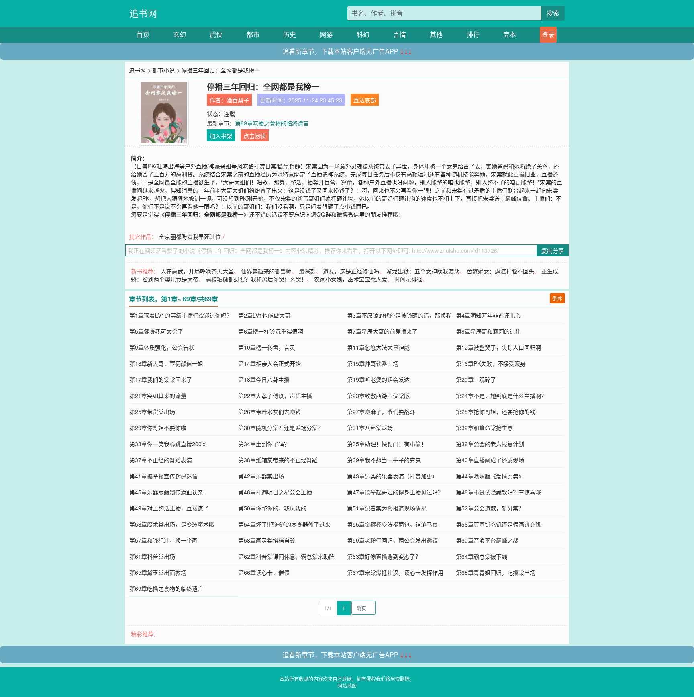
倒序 (557, 298)
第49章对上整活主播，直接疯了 (169, 508)
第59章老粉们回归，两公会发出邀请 (392, 540)
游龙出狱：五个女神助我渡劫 (422, 271)
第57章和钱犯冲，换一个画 (163, 540)
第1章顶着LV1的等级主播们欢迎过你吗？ (180, 315)
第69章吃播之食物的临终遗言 (272, 123)
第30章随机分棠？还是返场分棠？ (280, 428)
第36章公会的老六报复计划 (490, 444)
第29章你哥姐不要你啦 (157, 428)
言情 (399, 34)
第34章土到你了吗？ (264, 444)
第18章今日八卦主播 (264, 379)
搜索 (553, 13)
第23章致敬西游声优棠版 (378, 396)
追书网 (143, 13)
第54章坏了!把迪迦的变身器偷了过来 (284, 524)
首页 (143, 34)
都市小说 (163, 70)
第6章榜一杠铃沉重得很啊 (270, 331)
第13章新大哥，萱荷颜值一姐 (166, 363)
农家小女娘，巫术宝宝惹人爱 (350, 279)
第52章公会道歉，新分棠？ (490, 508)
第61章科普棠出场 (152, 556)
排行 (473, 34)
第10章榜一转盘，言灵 (266, 347)
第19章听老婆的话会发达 (378, 379)
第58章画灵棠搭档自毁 (266, 540)
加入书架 (221, 136)
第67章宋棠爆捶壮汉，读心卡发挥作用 (395, 572)
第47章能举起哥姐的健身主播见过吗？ (395, 492)
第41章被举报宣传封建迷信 (163, 476)
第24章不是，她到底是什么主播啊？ (501, 396)
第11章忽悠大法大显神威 (378, 347)
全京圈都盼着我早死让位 (190, 236)
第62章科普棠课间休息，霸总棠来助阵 (286, 556)
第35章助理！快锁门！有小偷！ (387, 444)
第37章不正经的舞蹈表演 (160, 460)
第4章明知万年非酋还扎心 (488, 315)
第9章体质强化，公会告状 (161, 347)
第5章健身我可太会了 (156, 331)
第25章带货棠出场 (152, 412)
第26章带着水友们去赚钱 (269, 412)
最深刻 (307, 271)
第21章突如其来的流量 (157, 396)
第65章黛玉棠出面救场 (157, 572)
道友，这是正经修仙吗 (351, 271)
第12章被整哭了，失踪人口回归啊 (498, 347)
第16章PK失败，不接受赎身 (491, 363)
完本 (509, 34)
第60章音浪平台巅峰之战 (487, 540)
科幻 (363, 34)
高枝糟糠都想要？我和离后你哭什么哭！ (256, 279)
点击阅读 (254, 136)
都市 (253, 34)
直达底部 (364, 100)
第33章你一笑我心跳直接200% (167, 444)
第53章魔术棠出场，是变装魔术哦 (171, 524)
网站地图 (347, 685)
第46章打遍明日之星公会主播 (275, 492)
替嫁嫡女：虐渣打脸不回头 (500, 271)
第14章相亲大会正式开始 (269, 363)
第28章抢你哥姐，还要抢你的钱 (495, 412)
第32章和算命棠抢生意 (484, 428)
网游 (326, 34)
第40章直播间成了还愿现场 (490, 460)
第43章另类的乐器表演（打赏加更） (392, 476)
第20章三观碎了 (476, 379)
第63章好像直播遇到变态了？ (384, 556)
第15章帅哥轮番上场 (372, 363)
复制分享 (552, 250)
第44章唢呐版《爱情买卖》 (490, 476)
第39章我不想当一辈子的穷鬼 (384, 460)
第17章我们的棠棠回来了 (160, 379)
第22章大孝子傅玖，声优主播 (275, 396)
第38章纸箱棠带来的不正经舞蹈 (278, 460)
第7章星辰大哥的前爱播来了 (382, 331)
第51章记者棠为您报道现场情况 (387, 508)
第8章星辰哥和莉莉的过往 (488, 331)
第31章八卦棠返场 (370, 428)
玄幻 (179, 34)
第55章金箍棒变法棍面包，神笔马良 (392, 524)
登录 (548, 34)
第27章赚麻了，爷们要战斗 (381, 412)
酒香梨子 (238, 100)
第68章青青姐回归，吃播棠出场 (495, 572)
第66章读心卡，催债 (264, 572)
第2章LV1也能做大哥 (264, 315)
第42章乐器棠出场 (261, 476)
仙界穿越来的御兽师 (266, 271)
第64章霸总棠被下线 (481, 556)
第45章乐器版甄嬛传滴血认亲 (166, 492)
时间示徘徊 (408, 279)
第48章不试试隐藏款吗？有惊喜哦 (498, 492)
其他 (436, 34)
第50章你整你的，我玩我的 (272, 508)
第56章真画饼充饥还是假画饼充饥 (498, 524)
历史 (289, 34)
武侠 (216, 34)
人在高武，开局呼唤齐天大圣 (197, 271)
